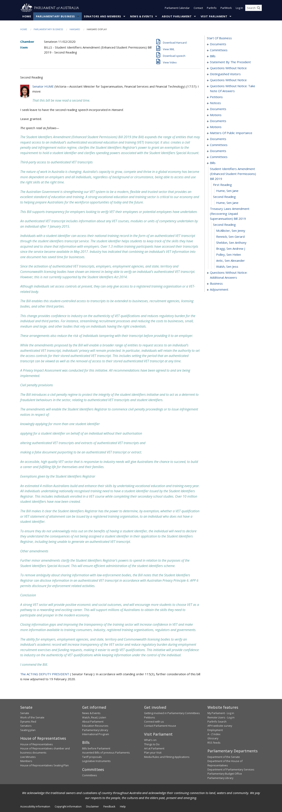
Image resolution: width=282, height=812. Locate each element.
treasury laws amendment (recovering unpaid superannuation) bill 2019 (229, 214)
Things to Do (152, 744)
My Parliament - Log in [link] (220, 713)
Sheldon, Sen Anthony (231, 242)
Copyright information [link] (68, 806)
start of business (219, 38)
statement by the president (230, 62)
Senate (24, 713)
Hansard (75, 29)
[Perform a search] (259, 8)
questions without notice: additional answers (228, 274)
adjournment (219, 289)
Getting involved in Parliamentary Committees (172, 713)
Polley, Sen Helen (228, 254)
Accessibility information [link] (35, 806)
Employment (215, 730)
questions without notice (228, 68)
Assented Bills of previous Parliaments (106, 752)
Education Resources (95, 726)
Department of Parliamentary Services (230, 769)
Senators (26, 726)
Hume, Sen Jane (227, 191)
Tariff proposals (92, 757)
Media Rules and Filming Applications (167, 757)
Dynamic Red (28, 721)
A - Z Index (213, 734)
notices (215, 103)
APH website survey (219, 726)
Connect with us (154, 721)
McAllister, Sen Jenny (230, 230)
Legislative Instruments (96, 761)
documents (218, 44)
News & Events (141, 16)
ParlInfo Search (216, 721)
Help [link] (123, 806)
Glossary (212, 738)
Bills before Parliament (96, 748)
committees (218, 50)
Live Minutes (28, 757)
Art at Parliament (154, 748)
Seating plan (28, 730)
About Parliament (177, 16)
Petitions (149, 717)
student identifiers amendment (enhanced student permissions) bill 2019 (233, 174)
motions (216, 115)
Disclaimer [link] (92, 806)
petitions (216, 97)
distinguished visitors (225, 74)
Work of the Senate (32, 717)
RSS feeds (213, 742)
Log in (239, 8)
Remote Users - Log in (221, 717)
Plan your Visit (152, 752)
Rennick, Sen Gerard (230, 236)
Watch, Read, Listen (94, 717)
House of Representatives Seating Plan (44, 765)
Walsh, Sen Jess (227, 266)
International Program (95, 734)
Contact (198, 8)
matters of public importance (231, 133)
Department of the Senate (223, 757)
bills (213, 56)
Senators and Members (102, 16)
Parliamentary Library (95, 730)
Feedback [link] (109, 806)
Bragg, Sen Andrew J (230, 248)
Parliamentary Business (55, 16)
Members (26, 761)
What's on (150, 740)
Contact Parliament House (160, 726)
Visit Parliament (214, 16)
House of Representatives (36, 744)
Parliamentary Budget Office (224, 773)
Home (26, 16)
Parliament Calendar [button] (177, 8)
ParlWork (226, 8)
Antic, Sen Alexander (230, 260)
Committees (89, 775)
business (216, 283)
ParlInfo (212, 8)
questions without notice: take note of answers (232, 88)
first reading (222, 185)
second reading (224, 197)
